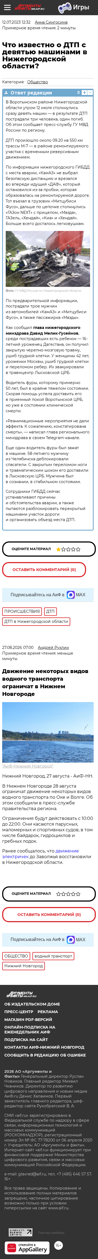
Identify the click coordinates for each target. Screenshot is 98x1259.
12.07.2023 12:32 (16, 22)
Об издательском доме (32, 1004)
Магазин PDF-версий (28, 1019)
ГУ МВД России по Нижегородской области (48, 291)
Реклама (48, 1011)
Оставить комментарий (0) (44, 569)
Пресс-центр (18, 1011)
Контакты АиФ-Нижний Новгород (44, 1047)
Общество (37, 82)
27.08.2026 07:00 (17, 647)
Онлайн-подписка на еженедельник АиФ (29, 1030)
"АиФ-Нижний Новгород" (27, 766)
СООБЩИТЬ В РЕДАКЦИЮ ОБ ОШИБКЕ (45, 1055)
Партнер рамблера (51, 1232)
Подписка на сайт (26, 1039)
